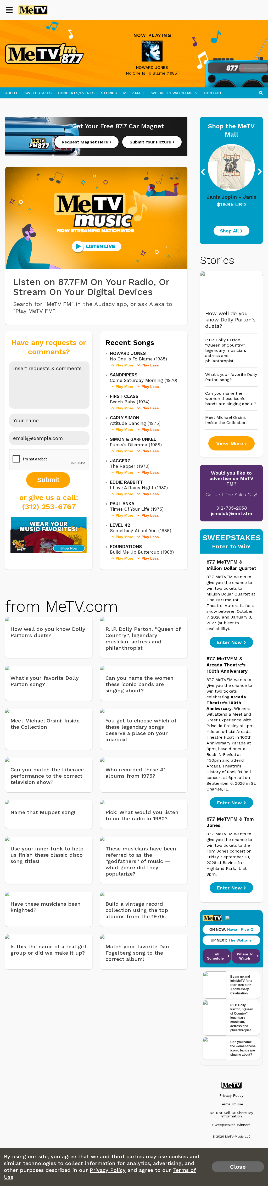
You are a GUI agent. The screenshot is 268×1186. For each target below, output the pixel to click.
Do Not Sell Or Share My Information (231, 1114)
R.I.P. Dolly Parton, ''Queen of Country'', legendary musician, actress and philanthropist (143, 638)
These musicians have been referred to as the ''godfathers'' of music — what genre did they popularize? (140, 861)
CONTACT (213, 93)
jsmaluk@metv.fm (231, 513)
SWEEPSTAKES (38, 93)
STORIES (109, 93)
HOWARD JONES (152, 67)
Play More (124, 365)
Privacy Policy (231, 1095)
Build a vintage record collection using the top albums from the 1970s (136, 910)
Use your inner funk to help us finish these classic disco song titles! (46, 854)
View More (230, 443)
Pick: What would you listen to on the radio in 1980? (141, 815)
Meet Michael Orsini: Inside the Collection (45, 723)
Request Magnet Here (85, 142)
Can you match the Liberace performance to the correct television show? (47, 775)
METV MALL (134, 93)
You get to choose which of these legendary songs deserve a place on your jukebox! (140, 730)
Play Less (150, 365)
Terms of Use (231, 1104)
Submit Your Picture (151, 142)
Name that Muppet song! (42, 812)
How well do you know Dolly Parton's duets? (47, 632)
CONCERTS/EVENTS (76, 93)
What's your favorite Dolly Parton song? (44, 681)
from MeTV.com (61, 606)
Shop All (230, 230)
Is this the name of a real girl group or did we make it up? (48, 949)
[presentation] (217, 172)
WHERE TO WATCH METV (174, 93)
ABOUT (11, 93)
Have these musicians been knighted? (45, 907)
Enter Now (230, 642)
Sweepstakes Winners (231, 1125)
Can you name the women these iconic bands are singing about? (139, 684)
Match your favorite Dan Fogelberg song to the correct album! (137, 952)
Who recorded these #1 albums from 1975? (135, 772)
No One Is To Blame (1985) (152, 73)
